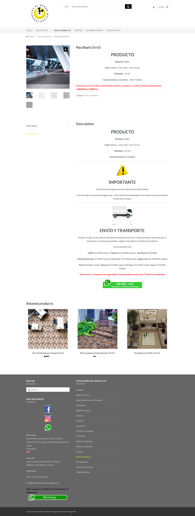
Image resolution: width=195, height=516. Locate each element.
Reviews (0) (31, 133)
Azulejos (80, 389)
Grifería (79, 415)
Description (31, 125)
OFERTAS (78, 30)
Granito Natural (83, 410)
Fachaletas (81, 405)
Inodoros (80, 420)
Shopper (55, 512)
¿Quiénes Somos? (94, 30)
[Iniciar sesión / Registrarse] (153, 7)
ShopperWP (72, 512)
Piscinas (79, 451)
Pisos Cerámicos (62, 30)
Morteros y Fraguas (85, 431)
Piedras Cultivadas (84, 441)
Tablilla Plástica (83, 472)
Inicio (29, 30)
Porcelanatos (82, 462)
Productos (41, 30)
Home (31, 36)
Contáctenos (113, 30)
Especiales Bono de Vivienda (89, 400)
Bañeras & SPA (82, 395)
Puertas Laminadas (84, 467)
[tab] (48, 126)
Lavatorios (81, 426)
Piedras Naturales (84, 446)
